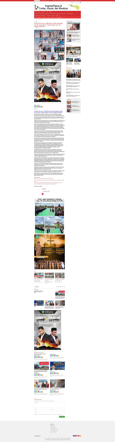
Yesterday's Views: (53, 428)
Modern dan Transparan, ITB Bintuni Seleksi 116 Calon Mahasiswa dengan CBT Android (76, 102)
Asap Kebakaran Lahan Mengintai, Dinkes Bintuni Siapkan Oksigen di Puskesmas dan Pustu (75, 36)
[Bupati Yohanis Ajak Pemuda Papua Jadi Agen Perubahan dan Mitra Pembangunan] (69, 106)
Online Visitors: (52, 425)
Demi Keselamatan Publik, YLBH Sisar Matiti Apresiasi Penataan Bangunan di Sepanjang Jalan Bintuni (49, 180)
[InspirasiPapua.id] (38, 435)
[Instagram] (38, 107)
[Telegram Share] (62, 286)
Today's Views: (52, 426)
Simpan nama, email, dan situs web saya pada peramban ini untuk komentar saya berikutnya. (48, 414)
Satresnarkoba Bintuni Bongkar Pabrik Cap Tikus (72, 89)
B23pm (35, 181)
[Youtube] (78, 436)
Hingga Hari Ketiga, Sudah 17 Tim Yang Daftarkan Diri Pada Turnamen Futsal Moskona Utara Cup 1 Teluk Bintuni (69, 63)
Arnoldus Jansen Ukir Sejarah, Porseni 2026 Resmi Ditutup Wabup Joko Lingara (38, 279)
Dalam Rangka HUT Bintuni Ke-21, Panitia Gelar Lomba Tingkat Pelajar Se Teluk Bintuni (59, 279)
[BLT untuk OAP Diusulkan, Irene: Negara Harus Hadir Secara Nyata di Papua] (60, 303)
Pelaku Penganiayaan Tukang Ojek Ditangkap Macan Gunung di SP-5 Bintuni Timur (73, 86)
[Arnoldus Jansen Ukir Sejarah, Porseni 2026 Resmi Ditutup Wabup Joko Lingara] (39, 275)
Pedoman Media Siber (70, 13)
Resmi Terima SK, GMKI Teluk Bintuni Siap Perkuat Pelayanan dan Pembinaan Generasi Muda (48, 182)
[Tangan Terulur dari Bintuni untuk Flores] (69, 40)
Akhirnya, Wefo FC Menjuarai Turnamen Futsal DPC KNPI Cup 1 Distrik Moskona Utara (73, 56)
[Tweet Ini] (58, 286)
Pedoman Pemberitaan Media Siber (40, 15)
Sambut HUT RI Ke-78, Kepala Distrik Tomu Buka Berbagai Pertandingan (49, 279)
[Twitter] (40, 107)
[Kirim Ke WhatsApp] (64, 286)
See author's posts (46, 191)
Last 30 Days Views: (53, 430)
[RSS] (80, 436)
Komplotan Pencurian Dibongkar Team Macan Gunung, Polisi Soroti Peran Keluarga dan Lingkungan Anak (73, 83)
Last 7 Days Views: (53, 429)
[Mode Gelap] (80, 2)
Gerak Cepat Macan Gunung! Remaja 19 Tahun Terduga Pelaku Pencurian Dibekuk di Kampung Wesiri (73, 80)
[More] (42, 107)
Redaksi (53, 15)
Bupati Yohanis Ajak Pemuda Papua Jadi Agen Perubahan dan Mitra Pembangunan (76, 106)
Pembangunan (36, 21)
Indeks (47, 11)
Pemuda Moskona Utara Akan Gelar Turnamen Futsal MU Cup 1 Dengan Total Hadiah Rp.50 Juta (77, 63)
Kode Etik (50, 11)
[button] (79, 2)
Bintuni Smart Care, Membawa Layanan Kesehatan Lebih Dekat (43, 178)
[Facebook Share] (57, 286)
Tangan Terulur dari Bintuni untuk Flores (59, 0)
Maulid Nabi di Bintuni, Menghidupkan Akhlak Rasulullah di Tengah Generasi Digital (73, 32)
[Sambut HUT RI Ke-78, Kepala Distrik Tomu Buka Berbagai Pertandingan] (49, 275)
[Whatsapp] (37, 107)
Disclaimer (43, 11)
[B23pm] (39, 303)
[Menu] (34, 2)
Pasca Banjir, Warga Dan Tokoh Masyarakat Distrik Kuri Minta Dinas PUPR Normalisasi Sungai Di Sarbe (50, 13)
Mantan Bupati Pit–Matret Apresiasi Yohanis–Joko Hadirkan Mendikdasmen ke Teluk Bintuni (76, 110)
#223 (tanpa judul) (37, 11)
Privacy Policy (49, 15)
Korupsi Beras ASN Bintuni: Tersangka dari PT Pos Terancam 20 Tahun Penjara (73, 96)
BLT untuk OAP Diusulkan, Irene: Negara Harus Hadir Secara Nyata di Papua (60, 307)
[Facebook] (35, 107)
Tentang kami (58, 15)
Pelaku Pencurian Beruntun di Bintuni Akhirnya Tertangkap (73, 92)
